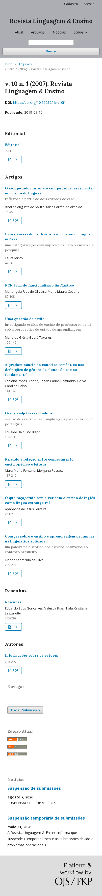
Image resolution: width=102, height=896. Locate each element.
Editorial (13, 145)
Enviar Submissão (25, 710)
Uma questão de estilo (48, 324)
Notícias (59, 32)
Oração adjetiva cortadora (49, 418)
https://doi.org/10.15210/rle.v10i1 (39, 102)
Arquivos (38, 32)
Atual (19, 32)
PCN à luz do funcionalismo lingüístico (39, 285)
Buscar (51, 51)
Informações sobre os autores (31, 655)
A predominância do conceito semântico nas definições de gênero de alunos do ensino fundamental (44, 369)
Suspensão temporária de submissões (46, 818)
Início (9, 64)
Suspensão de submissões (34, 788)
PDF (15, 159)
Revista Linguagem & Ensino (51, 21)
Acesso (89, 3)
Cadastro (71, 3)
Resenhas (13, 602)
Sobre (79, 32)
